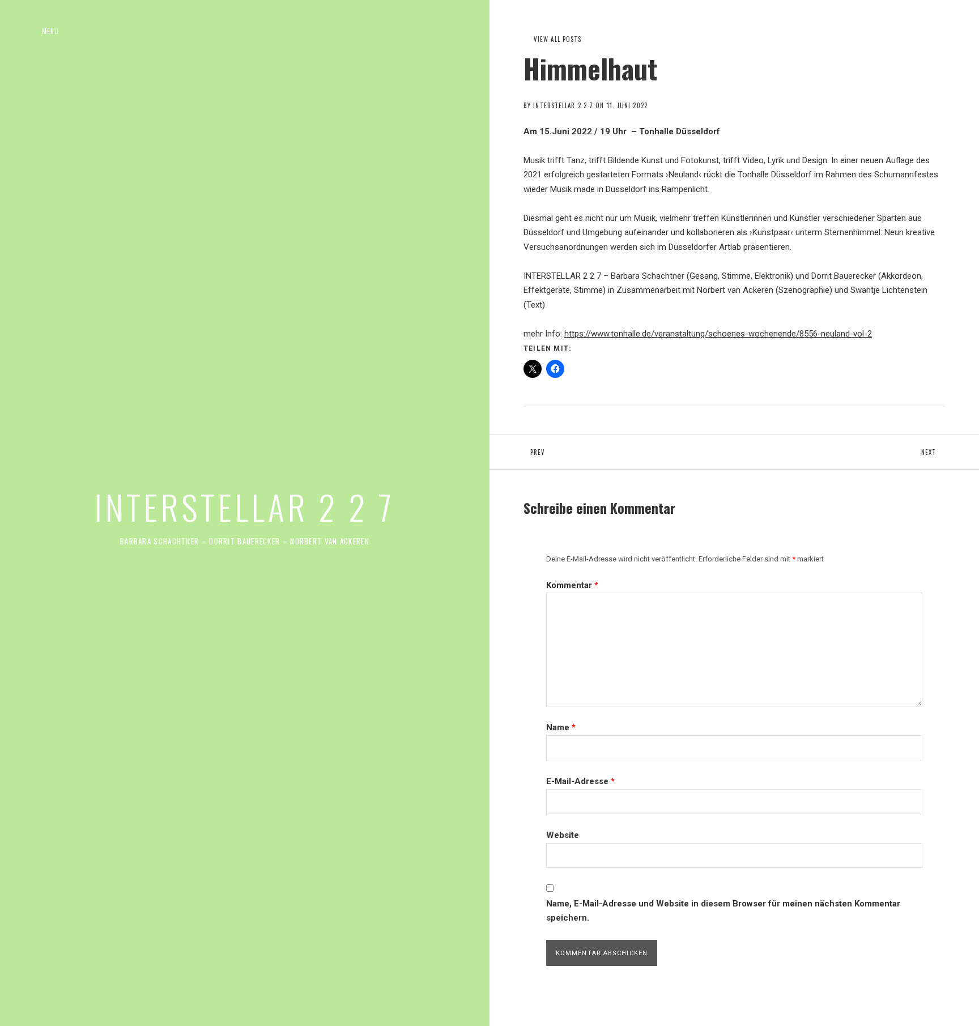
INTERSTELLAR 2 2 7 (245, 506)
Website (562, 835)
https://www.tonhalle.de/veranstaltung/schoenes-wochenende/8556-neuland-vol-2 (718, 334)
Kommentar (572, 585)
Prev (580, 452)
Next (950, 452)
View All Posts (557, 39)
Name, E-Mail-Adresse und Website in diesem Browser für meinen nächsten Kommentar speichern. (723, 911)
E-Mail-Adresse (580, 781)
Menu (50, 31)
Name (561, 727)
